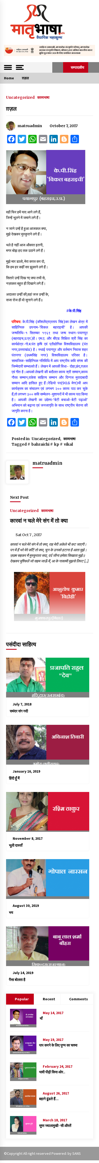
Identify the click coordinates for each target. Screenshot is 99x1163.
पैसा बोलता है (17, 979)
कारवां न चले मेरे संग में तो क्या (39, 520)
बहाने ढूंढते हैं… (49, 1098)
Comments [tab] (78, 999)
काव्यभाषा (43, 97)
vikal (68, 444)
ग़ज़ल (11, 108)
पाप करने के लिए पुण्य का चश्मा (58, 1045)
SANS (76, 1153)
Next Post (19, 497)
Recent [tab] (49, 999)
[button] (57, 67)
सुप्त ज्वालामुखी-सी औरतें (55, 1125)
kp (56, 444)
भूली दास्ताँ (15, 845)
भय (11, 912)
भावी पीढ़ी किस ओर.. (52, 1072)
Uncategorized (20, 97)
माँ (41, 1018)
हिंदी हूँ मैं (14, 778)
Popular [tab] (22, 999)
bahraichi (40, 444)
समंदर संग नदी (18, 711)
